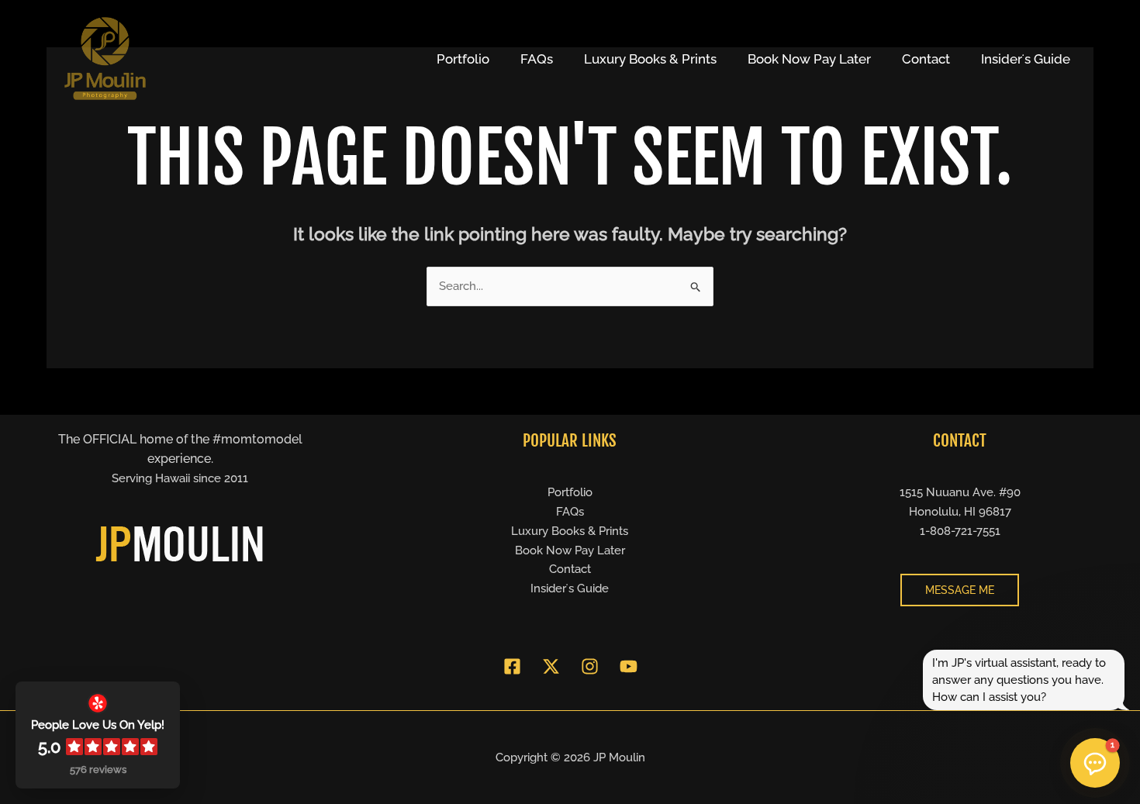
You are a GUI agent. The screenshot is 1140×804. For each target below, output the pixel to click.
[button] (1095, 763)
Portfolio (463, 59)
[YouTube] (628, 666)
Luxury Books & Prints (650, 59)
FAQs (536, 59)
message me (959, 590)
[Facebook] (512, 666)
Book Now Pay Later (809, 59)
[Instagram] (590, 666)
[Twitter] (551, 666)
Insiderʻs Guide (1025, 59)
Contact (926, 59)
